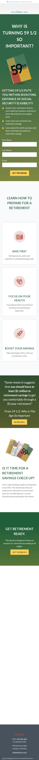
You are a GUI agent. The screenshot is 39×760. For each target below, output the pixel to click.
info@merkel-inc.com (19, 752)
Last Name (6, 150)
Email (4, 160)
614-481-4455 (22, 739)
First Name (7, 140)
